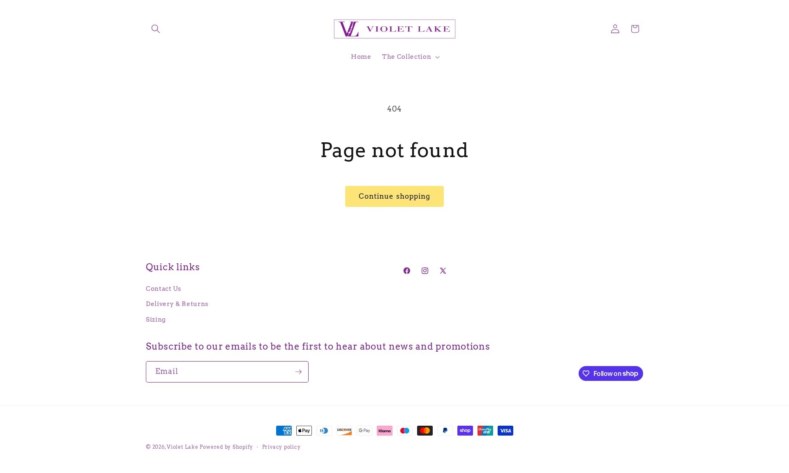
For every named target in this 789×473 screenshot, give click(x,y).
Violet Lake (182, 447)
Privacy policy (281, 447)
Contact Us (163, 288)
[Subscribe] (298, 372)
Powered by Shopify (226, 447)
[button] (156, 29)
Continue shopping (395, 196)
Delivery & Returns (177, 304)
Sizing (156, 319)
